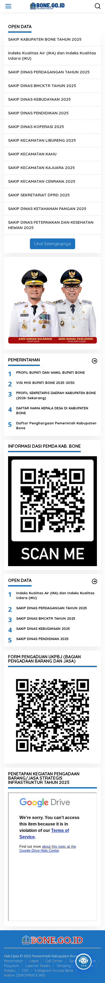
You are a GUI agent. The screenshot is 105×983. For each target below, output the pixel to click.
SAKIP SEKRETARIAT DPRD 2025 (39, 194)
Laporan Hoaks (37, 965)
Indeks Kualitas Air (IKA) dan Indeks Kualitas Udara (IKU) (55, 595)
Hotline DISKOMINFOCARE (24, 975)
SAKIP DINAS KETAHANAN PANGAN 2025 (47, 208)
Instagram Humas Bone (54, 970)
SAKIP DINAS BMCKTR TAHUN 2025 (42, 85)
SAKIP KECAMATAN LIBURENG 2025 (42, 140)
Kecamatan (13, 961)
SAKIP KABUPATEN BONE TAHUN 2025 (45, 39)
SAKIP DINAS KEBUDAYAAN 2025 (39, 99)
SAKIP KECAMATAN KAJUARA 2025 (41, 167)
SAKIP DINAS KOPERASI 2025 (36, 126)
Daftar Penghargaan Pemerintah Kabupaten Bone (56, 425)
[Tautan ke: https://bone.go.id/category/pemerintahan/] (94, 361)
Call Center (54, 961)
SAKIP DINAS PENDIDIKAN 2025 (38, 112)
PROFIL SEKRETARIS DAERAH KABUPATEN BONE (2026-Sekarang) (56, 395)
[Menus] (8, 6)
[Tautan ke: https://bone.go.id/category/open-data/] (94, 581)
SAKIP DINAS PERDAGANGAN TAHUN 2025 (49, 71)
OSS (25, 970)
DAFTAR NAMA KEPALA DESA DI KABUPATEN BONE (52, 410)
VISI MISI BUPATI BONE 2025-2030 (45, 382)
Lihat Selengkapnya (52, 243)
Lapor (34, 961)
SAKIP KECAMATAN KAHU (32, 153)
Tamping (64, 965)
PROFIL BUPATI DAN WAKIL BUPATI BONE (50, 372)
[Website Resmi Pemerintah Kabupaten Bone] (53, 5)
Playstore (11, 965)
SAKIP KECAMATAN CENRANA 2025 (41, 181)
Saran (74, 961)
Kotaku (10, 970)
